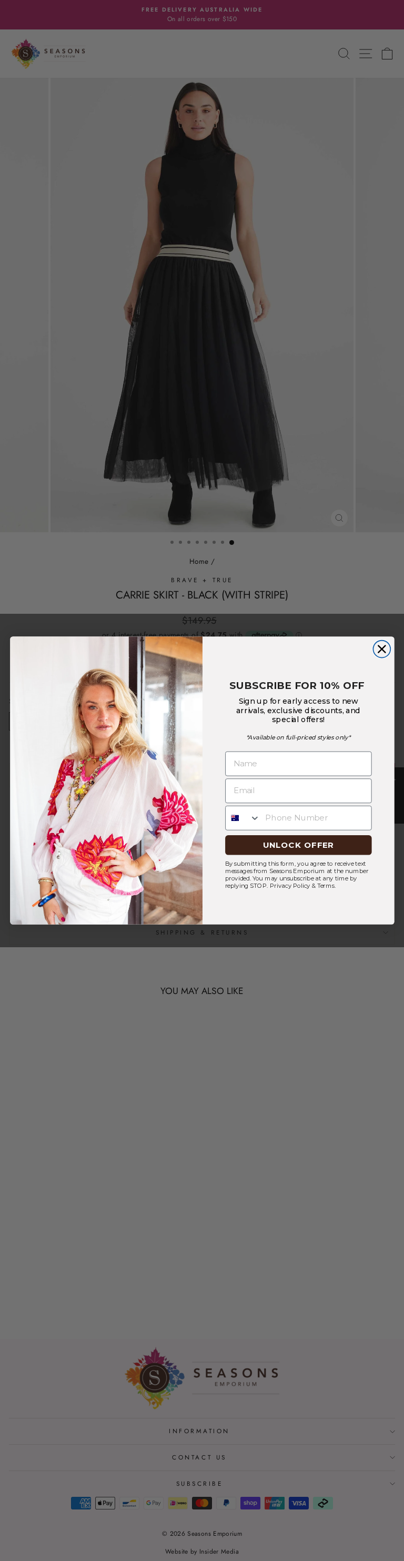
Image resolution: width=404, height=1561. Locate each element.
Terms (325, 885)
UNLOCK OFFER (298, 844)
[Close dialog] (381, 648)
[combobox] (242, 817)
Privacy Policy (289, 885)
